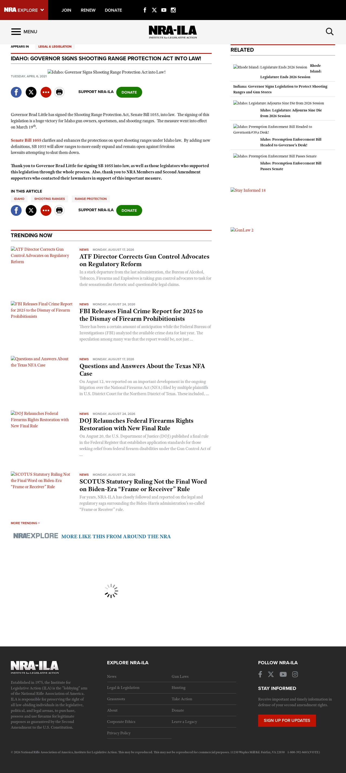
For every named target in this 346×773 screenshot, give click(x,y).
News (84, 250)
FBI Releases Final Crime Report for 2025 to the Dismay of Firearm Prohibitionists (141, 315)
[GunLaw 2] (242, 230)
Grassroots (116, 698)
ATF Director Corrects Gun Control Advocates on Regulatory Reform (144, 260)
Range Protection (91, 199)
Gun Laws (180, 676)
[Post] (31, 88)
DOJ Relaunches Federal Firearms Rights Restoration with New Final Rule (136, 424)
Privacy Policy (119, 733)
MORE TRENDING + (25, 523)
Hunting (178, 687)
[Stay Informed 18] (248, 190)
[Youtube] (164, 3)
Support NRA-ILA (96, 92)
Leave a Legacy (184, 721)
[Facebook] (145, 3)
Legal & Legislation (55, 46)
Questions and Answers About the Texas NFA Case (142, 370)
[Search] (329, 31)
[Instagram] (173, 3)
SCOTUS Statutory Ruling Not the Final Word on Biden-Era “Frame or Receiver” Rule (143, 485)
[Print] (59, 96)
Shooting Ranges (49, 199)
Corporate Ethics (121, 721)
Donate (178, 710)
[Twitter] (154, 3)
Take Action (182, 698)
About (112, 710)
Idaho (19, 199)
